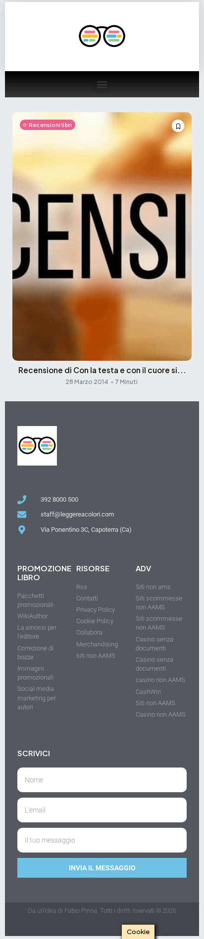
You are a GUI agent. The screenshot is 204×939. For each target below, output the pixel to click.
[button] (102, 84)
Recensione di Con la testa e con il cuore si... (102, 370)
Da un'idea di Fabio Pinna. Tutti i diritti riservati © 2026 (102, 910)
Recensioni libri (50, 125)
